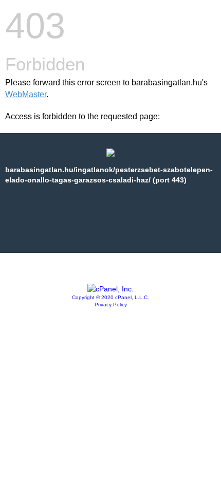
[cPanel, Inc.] (110, 289)
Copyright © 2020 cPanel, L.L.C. (110, 297)
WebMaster (25, 94)
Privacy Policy (111, 304)
